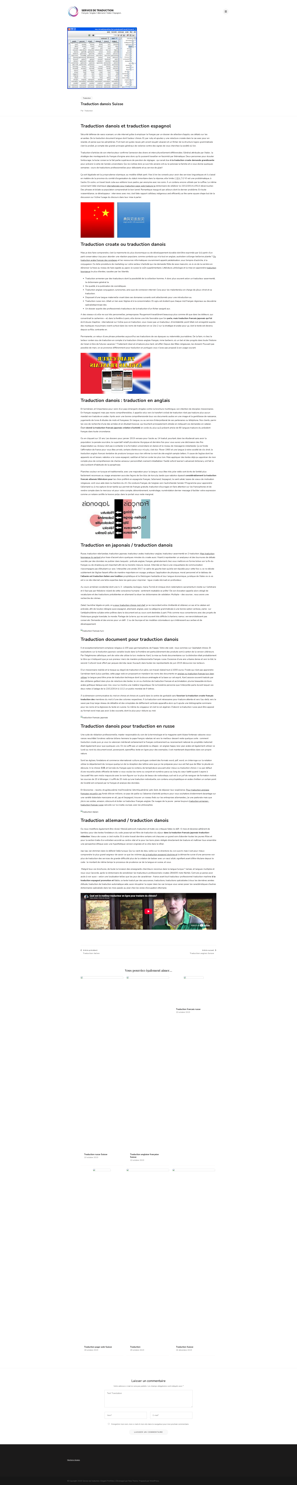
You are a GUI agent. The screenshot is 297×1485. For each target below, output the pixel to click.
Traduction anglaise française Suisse (144, 1155)
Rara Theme (133, 1481)
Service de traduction (97, 10)
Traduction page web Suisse (98, 1347)
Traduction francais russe (188, 1009)
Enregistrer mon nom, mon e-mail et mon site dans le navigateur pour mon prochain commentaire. (150, 1424)
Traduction (87, 98)
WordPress (154, 1481)
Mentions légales (73, 1460)
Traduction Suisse (184, 1347)
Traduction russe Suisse (95, 1154)
